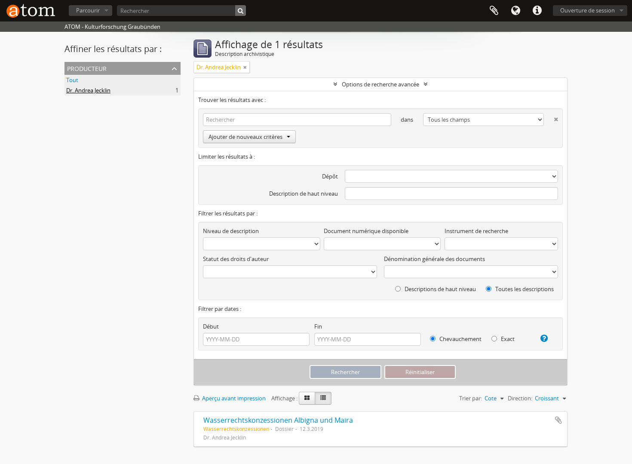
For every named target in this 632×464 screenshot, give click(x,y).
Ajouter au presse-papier (558, 420)
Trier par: (470, 398)
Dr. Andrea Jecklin (88, 90)
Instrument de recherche (476, 231)
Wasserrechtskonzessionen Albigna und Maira (278, 420)
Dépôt (330, 176)
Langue (515, 11)
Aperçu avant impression (233, 398)
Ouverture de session (587, 10)
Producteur (87, 68)
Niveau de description (231, 231)
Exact (507, 339)
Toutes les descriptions (524, 289)
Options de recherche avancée (380, 84)
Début (211, 326)
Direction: (520, 398)
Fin (318, 326)
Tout (72, 80)
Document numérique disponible (366, 231)
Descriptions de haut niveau (439, 289)
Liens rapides (537, 11)
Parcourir (88, 10)
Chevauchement (460, 339)
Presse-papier (494, 11)
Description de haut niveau (303, 193)
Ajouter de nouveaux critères (245, 137)
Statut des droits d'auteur (236, 259)
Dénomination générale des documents (434, 259)
